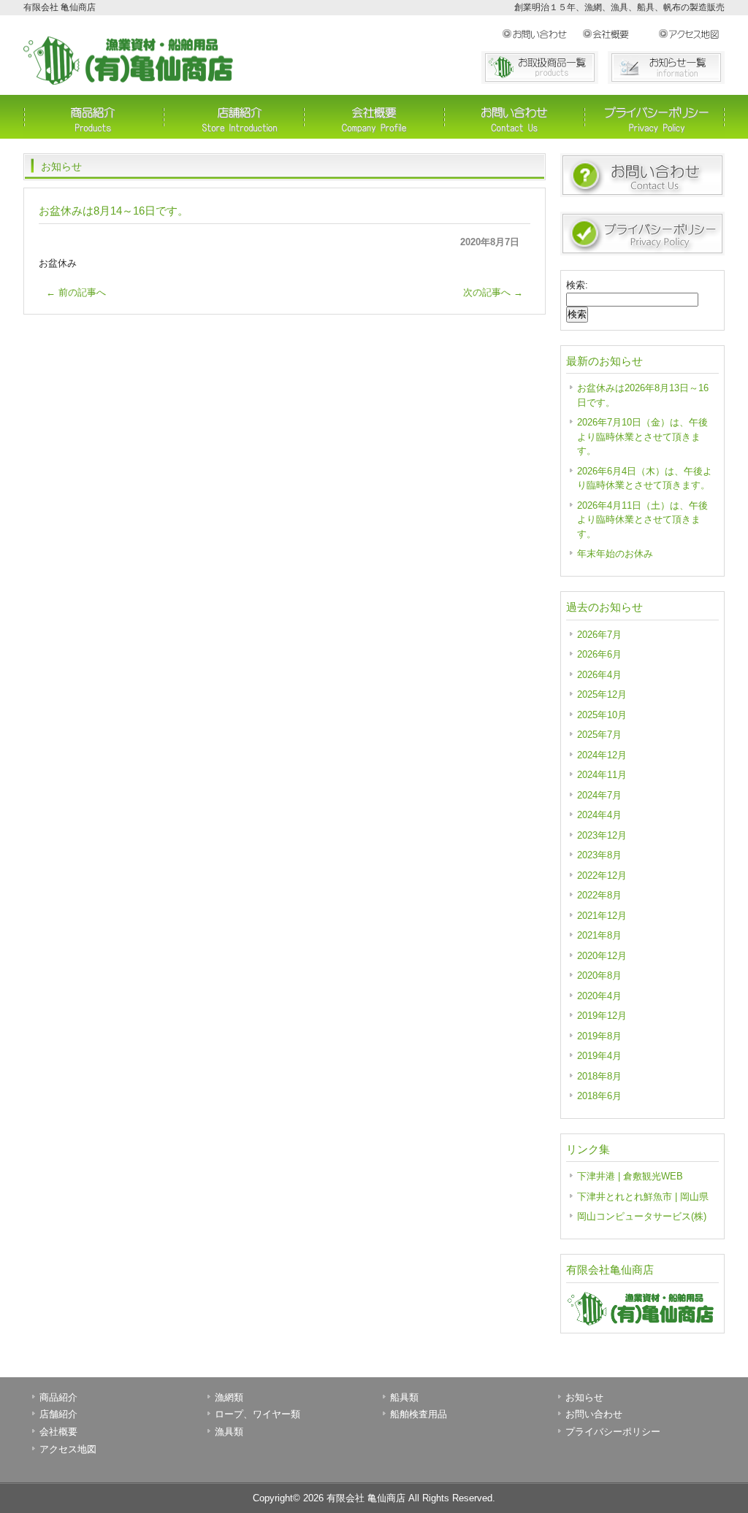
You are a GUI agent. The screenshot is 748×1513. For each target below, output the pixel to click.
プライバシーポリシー (654, 117)
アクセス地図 (691, 34)
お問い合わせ (542, 34)
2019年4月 (599, 1055)
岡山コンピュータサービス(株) (641, 1216)
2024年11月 (602, 774)
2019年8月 (599, 1036)
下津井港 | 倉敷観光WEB (630, 1176)
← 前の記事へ (76, 292)
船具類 (404, 1397)
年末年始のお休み (615, 553)
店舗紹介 (234, 117)
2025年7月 (599, 734)
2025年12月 (602, 694)
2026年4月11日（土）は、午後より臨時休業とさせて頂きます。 (642, 519)
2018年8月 (599, 1076)
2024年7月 (599, 795)
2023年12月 (602, 835)
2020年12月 (602, 955)
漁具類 (229, 1431)
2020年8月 (599, 975)
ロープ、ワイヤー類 (257, 1414)
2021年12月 (602, 915)
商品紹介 (93, 117)
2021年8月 (599, 935)
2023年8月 (599, 855)
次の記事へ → (493, 292)
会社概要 (620, 34)
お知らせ (584, 1397)
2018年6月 (599, 1095)
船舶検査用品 (418, 1414)
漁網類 (229, 1397)
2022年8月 (599, 895)
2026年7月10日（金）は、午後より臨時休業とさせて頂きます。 (642, 436)
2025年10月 (602, 714)
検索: (577, 285)
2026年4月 (599, 674)
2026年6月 (599, 654)
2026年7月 (599, 634)
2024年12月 (602, 755)
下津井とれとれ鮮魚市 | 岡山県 (643, 1196)
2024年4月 (599, 814)
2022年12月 (602, 875)
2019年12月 (602, 1015)
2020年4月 (599, 995)
